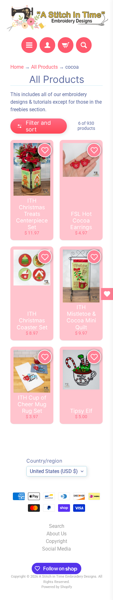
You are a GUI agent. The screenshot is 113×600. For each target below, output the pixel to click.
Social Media (56, 549)
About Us (56, 534)
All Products (44, 67)
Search (56, 526)
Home (17, 67)
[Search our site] (84, 45)
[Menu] (29, 45)
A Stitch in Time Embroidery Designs (67, 576)
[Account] (47, 45)
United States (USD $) (54, 471)
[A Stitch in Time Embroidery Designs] (56, 18)
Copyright (56, 541)
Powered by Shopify (56, 587)
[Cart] (65, 45)
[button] (38, 126)
